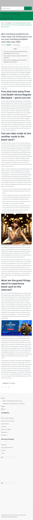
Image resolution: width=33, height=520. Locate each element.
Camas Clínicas (5, 423)
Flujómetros (4, 435)
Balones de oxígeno (6, 429)
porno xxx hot (24, 72)
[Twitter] (22, 387)
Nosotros (3, 450)
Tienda (3, 453)
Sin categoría (8, 23)
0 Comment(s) (16, 45)
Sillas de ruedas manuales (7, 421)
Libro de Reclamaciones (7, 447)
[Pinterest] (25, 387)
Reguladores (4, 432)
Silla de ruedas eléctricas (7, 418)
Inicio (2, 23)
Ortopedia (3, 426)
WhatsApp (3, 444)
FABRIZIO (8, 45)
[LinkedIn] (30, 387)
